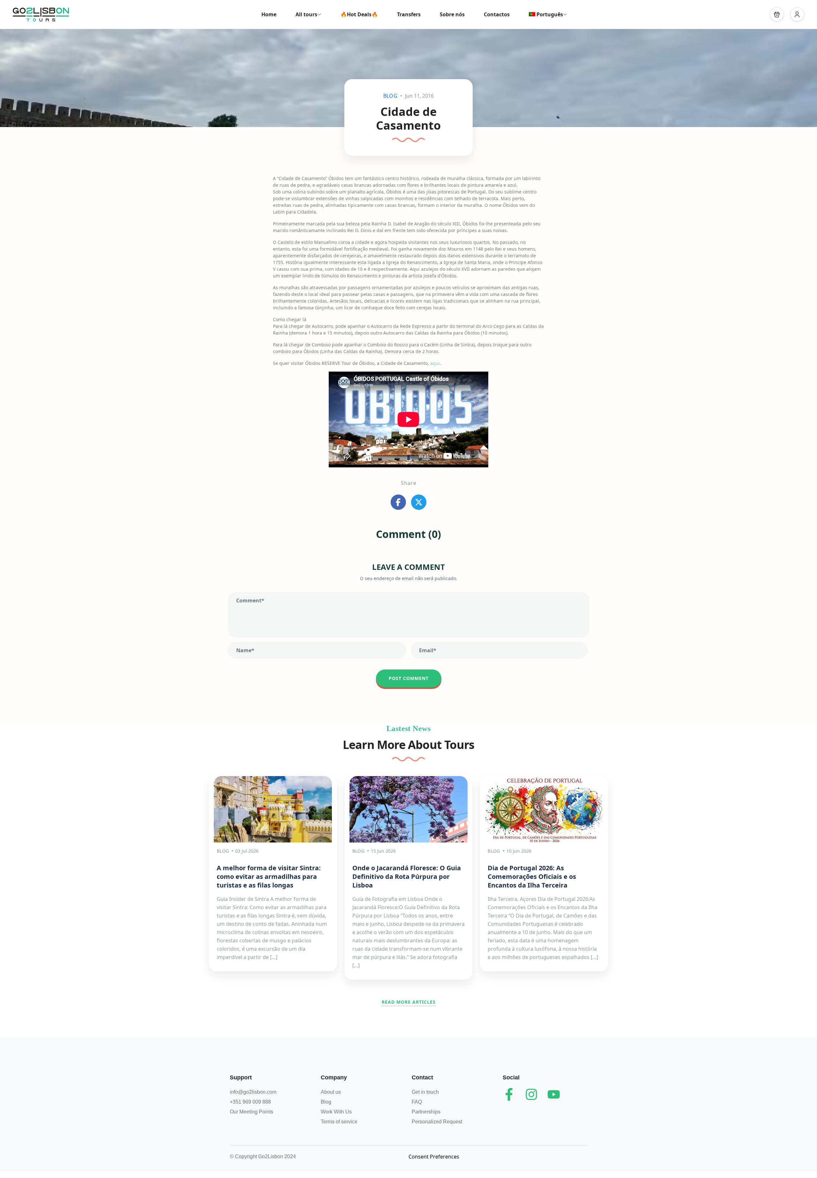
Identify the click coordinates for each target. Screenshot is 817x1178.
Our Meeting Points (251, 1111)
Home (268, 14)
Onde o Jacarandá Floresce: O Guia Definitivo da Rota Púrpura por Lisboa (406, 876)
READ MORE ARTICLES (409, 1002)
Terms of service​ (339, 1121)
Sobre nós (452, 14)
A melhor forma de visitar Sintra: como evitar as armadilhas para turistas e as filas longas (269, 876)
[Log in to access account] (797, 14)
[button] (777, 14)
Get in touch (425, 1092)
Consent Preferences (433, 1156)
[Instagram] (531, 1094)
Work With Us (336, 1111)
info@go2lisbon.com (253, 1092)
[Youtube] (553, 1094)
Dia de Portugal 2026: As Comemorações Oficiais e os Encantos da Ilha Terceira (532, 876)
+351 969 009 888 (250, 1102)
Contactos (497, 14)
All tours (306, 14)
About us (331, 1092)
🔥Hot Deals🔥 (359, 14)
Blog (390, 95)
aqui (435, 363)
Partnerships (426, 1111)
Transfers (409, 14)
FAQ (417, 1102)
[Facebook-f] (509, 1094)
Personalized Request (437, 1121)
